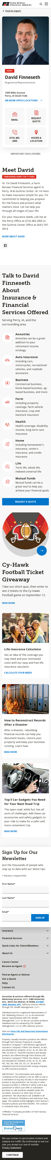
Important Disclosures (25, 153)
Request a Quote (25, 501)
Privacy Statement (11, 1147)
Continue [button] (12, 1154)
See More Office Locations (22, 100)
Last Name (8, 897)
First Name (8, 883)
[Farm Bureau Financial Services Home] (16, 4)
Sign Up (40, 917)
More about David (13, 236)
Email (5, 911)
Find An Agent (13, 10)
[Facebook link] (5, 245)
